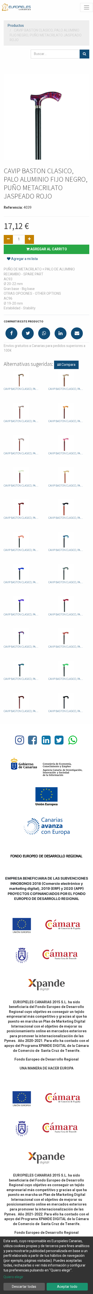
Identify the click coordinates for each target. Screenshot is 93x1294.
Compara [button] (68, 364)
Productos (16, 25)
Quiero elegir (13, 1277)
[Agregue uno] (29, 239)
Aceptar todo (67, 1286)
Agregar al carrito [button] (48, 249)
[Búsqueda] (84, 54)
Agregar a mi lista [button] (24, 258)
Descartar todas (24, 1286)
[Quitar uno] (8, 239)
